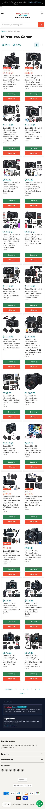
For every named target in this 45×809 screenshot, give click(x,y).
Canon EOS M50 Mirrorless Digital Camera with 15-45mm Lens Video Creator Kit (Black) (33, 450)
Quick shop (11, 94)
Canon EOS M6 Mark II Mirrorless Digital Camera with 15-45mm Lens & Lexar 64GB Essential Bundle (33, 293)
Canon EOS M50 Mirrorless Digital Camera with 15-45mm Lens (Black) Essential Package (33, 555)
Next (22, 693)
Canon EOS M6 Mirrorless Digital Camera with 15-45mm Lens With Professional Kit (11, 400)
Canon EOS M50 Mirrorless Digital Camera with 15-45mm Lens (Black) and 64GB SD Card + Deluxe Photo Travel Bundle (33, 661)
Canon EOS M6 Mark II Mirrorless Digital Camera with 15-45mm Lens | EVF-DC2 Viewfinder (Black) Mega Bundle (11, 81)
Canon (5, 88)
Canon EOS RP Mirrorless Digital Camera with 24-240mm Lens (31, 399)
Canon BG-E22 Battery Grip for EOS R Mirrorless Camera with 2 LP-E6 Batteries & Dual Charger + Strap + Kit (33, 501)
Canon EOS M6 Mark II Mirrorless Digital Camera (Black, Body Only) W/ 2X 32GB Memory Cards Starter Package (33, 187)
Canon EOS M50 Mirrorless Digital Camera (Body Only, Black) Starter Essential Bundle (11, 607)
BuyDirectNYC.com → (35, 3)
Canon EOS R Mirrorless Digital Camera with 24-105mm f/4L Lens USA (11, 449)
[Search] (41, 24)
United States (21, 785)
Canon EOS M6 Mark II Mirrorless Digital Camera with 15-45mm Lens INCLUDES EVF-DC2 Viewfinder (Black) (11, 343)
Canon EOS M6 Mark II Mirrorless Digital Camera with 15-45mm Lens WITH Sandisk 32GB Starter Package (33, 239)
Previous (9, 689)
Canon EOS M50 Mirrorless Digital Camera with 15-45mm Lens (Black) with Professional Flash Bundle (33, 608)
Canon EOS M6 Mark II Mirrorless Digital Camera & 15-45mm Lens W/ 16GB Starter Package (11, 293)
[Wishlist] (1, 7)
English (21, 780)
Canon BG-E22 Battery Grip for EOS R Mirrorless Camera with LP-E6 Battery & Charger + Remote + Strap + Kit (11, 556)
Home (3, 31)
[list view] (41, 45)
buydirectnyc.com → (10, 726)
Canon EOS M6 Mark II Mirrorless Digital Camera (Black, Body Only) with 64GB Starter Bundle (11, 186)
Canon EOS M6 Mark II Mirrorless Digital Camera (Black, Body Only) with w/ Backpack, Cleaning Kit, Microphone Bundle (33, 133)
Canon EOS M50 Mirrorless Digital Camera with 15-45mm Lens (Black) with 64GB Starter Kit (11, 660)
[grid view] (36, 45)
